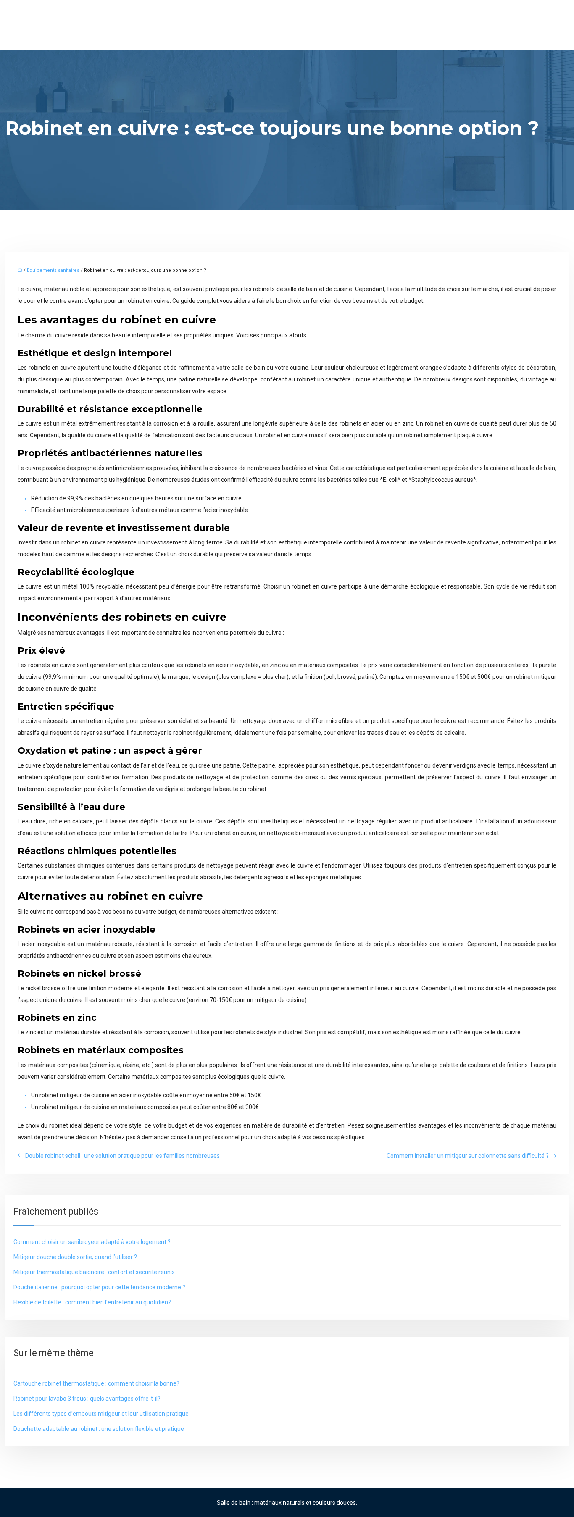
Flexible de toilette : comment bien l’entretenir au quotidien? (92, 1302)
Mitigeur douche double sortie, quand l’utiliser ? (75, 1257)
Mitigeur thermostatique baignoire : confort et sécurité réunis (94, 1272)
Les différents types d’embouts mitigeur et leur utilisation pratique (101, 1413)
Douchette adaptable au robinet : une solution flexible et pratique (98, 1428)
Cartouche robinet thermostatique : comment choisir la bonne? (96, 1383)
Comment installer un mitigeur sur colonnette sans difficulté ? (468, 1155)
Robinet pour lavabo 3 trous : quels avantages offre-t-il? (87, 1398)
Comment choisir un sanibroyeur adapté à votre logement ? (92, 1241)
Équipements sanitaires (53, 270)
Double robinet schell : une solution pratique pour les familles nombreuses (122, 1155)
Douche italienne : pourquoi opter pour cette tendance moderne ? (99, 1287)
